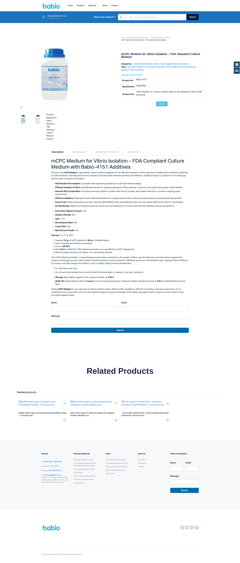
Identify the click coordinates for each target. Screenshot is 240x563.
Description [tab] (58, 152)
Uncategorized (79, 483)
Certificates (142, 463)
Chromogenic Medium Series (84, 466)
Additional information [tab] (106, 152)
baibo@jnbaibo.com (53, 475)
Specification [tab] (79, 152)
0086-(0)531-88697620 (53, 462)
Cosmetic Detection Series (83, 460)
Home (70, 6)
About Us (92, 6)
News (105, 6)
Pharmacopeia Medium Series (84, 476)
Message (55, 316)
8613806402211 (55, 470)
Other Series (78, 472)
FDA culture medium (135, 67)
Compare (66, 408)
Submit (120, 330)
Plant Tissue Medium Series (84, 479)
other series (110, 473)
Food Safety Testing (155, 67)
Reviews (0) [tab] (133, 152)
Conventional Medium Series (160, 38)
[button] (21, 107)
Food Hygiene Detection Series (137, 38)
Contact (114, 6)
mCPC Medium (172, 67)
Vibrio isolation (137, 70)
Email (124, 303)
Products (81, 6)
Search (193, 17)
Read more (64, 420)
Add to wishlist (65, 404)
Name (54, 303)
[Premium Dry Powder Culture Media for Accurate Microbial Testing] (52, 527)
